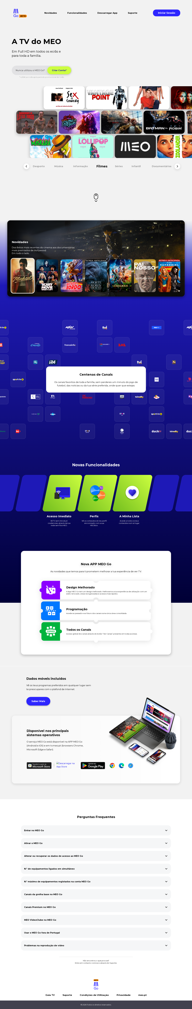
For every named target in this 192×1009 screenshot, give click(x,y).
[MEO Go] (20, 13)
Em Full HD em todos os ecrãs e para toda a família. (36, 54)
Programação (76, 609)
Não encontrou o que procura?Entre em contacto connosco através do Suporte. (96, 962)
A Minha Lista (129, 516)
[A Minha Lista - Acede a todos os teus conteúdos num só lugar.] (132, 493)
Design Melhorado (80, 587)
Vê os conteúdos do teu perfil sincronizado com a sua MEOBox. (94, 523)
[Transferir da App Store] (67, 765)
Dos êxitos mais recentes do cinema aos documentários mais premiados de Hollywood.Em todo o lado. (43, 250)
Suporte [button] (132, 13)
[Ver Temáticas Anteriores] (26, 166)
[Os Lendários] (120, 275)
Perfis (94, 516)
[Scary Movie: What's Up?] (47, 275)
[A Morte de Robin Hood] (96, 275)
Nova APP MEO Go (96, 564)
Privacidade (123, 995)
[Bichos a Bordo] (71, 275)
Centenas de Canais (96, 374)
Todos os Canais (78, 629)
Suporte (67, 995)
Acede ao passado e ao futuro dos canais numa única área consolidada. (96, 613)
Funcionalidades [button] (77, 13)
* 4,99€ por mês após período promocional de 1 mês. (41, 77)
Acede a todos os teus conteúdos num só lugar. (129, 522)
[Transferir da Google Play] (93, 765)
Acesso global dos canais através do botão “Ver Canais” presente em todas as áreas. (101, 634)
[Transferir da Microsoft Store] (39, 765)
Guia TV (50, 995)
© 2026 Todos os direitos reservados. (96, 1005)
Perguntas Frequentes (96, 817)
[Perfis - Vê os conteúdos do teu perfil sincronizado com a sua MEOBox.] (97, 493)
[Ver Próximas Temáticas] (177, 166)
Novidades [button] (50, 13)
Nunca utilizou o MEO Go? (30, 70)
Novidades (20, 242)
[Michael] (23, 275)
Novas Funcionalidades (96, 464)
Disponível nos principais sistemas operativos (48, 733)
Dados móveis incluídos (46, 678)
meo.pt (142, 995)
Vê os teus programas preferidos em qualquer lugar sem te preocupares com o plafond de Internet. (58, 687)
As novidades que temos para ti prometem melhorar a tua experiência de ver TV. (96, 571)
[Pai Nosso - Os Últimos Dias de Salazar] (145, 275)
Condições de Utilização (94, 995)
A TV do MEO (36, 41)
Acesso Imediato (59, 516)
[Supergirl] (169, 275)
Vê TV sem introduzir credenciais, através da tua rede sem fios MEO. (59, 523)
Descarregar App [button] (107, 13)
